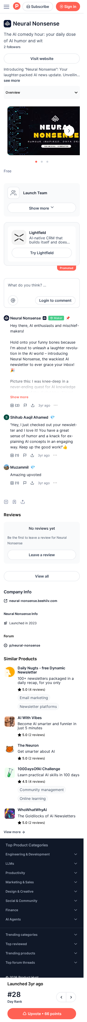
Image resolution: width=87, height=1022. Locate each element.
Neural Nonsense (25, 318)
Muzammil (19, 467)
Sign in (70, 6)
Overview (13, 92)
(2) (17, 405)
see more (12, 80)
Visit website (41, 58)
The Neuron (28, 745)
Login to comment (55, 300)
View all (42, 576)
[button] (6, 318)
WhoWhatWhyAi (32, 809)
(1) (17, 455)
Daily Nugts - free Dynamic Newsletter (41, 670)
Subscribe (40, 6)
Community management (42, 789)
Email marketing (34, 697)
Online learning (33, 798)
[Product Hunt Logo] (16, 6)
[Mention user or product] (13, 300)
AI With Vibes (30, 717)
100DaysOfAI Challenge (39, 768)
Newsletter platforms (38, 706)
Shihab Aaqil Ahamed (29, 417)
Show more (39, 208)
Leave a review (42, 554)
